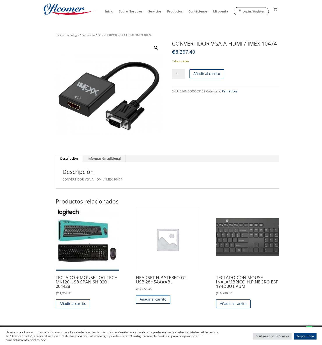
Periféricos (88, 35)
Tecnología (72, 35)
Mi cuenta (220, 11)
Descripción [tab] (69, 158)
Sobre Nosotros (131, 11)
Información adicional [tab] (104, 158)
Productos (175, 11)
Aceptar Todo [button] (305, 336)
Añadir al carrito (206, 73)
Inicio (109, 11)
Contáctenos (197, 11)
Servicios (154, 11)
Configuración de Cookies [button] (272, 336)
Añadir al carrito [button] (73, 303)
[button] (156, 48)
